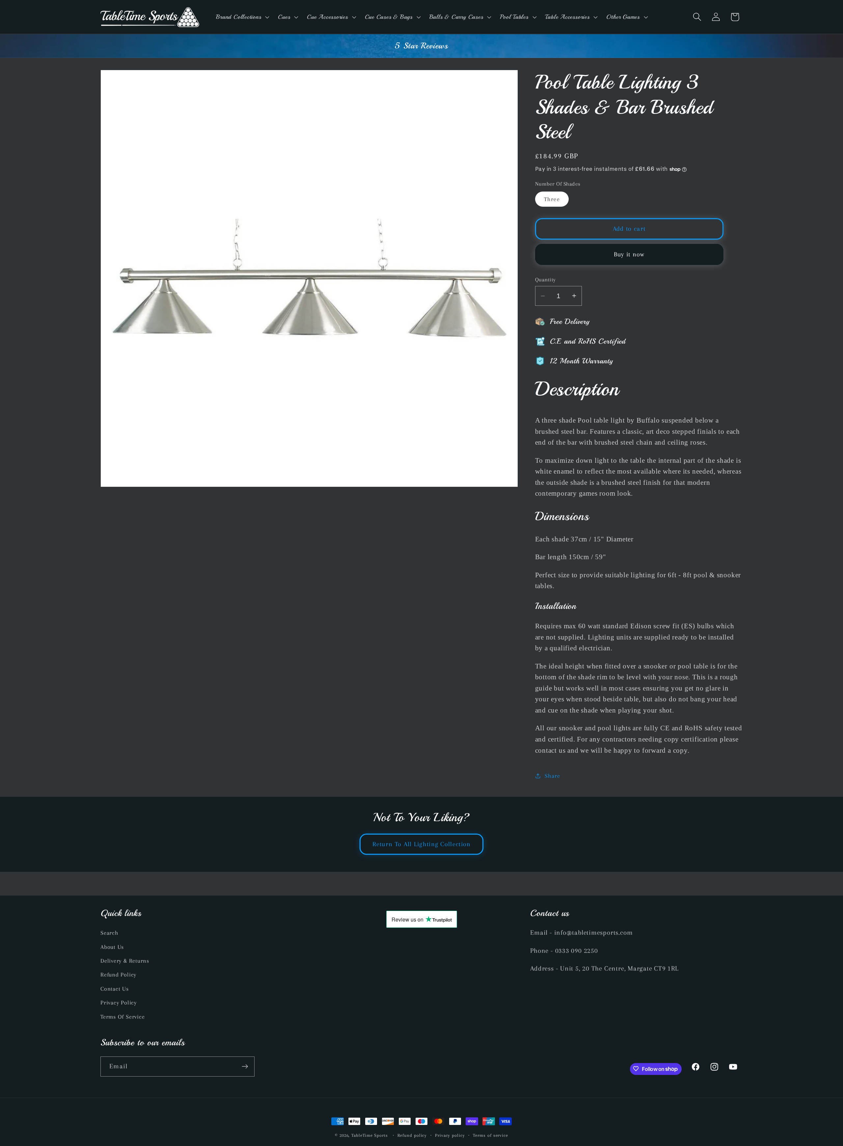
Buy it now (629, 254)
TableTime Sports (369, 1135)
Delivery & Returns (124, 960)
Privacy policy (450, 1135)
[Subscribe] (244, 1066)
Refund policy (412, 1135)
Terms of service (490, 1135)
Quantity (545, 279)
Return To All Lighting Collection (421, 844)
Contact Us (114, 988)
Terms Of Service (122, 1016)
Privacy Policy (118, 1002)
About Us (112, 947)
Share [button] (552, 775)
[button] (242, 17)
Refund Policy (118, 974)
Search (109, 932)
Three (552, 199)
